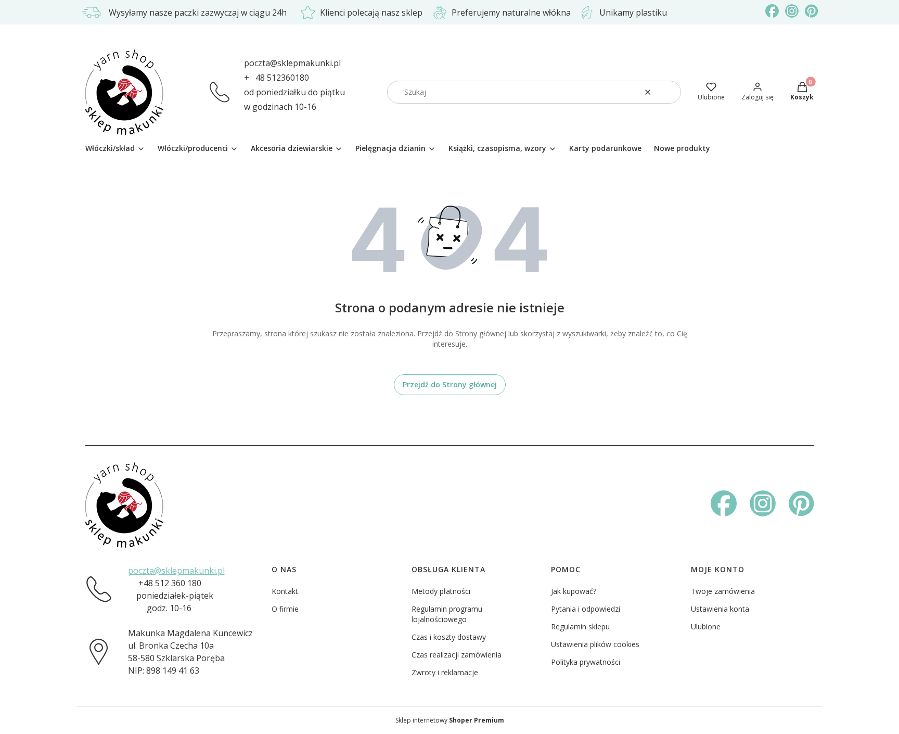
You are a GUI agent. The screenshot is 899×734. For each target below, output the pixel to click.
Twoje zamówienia (723, 591)
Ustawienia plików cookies (595, 644)
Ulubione (706, 626)
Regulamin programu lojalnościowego (447, 614)
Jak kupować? (573, 591)
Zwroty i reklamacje (445, 672)
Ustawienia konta (720, 609)
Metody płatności (441, 591)
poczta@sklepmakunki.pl (292, 63)
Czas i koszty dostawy (449, 637)
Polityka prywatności (585, 662)
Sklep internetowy (449, 720)
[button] (669, 92)
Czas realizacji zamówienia (457, 655)
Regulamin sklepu (580, 626)
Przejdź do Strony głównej (450, 384)
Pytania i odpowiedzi (585, 609)
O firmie (285, 609)
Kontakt (285, 591)
